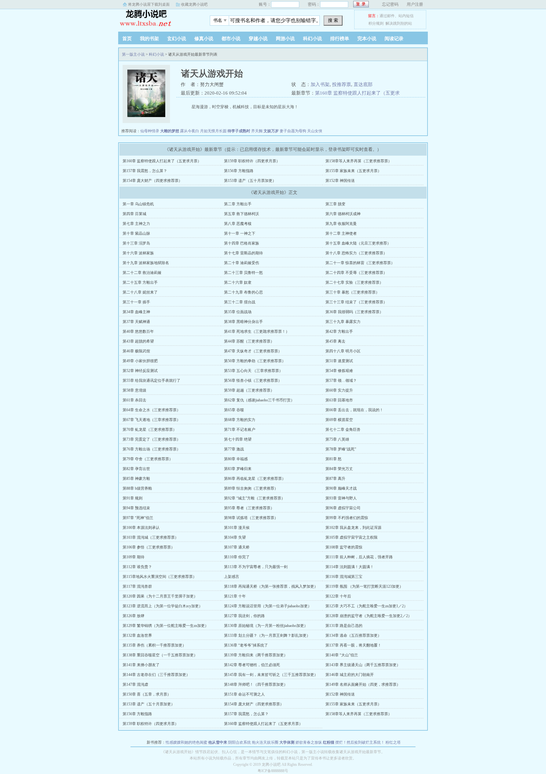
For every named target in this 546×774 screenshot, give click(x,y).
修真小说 (203, 38)
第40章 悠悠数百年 (138, 331)
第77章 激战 (234, 449)
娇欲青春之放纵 (308, 742)
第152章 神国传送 (340, 180)
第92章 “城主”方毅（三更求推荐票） (254, 498)
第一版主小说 (157, 18)
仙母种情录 (149, 131)
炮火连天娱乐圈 (265, 742)
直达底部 (363, 84)
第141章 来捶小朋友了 (141, 665)
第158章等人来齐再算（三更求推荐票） (358, 161)
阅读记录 (394, 38)
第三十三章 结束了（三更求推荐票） (356, 302)
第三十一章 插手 (136, 302)
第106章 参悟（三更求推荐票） (149, 547)
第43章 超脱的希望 (138, 341)
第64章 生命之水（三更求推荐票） (151, 410)
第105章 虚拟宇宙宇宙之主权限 (351, 537)
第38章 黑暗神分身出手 (243, 321)
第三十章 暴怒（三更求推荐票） (352, 292)
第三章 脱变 (335, 204)
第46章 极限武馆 (136, 351)
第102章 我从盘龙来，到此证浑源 (353, 527)
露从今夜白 (189, 131)
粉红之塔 (393, 742)
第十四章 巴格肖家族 (241, 243)
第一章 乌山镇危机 (138, 204)
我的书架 (149, 38)
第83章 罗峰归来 (238, 469)
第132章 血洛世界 (137, 635)
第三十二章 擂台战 (239, 302)
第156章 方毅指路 (238, 171)
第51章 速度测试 (339, 361)
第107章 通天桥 (237, 547)
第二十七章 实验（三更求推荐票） (354, 282)
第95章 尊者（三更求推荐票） (249, 508)
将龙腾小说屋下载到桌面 (149, 4)
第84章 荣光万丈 (339, 469)
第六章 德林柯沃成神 (343, 214)
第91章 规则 (133, 498)
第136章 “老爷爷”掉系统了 (246, 645)
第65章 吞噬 (234, 410)
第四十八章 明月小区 (343, 351)
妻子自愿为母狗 (293, 131)
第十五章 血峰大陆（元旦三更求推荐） (358, 243)
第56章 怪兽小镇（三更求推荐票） (253, 380)
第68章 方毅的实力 (239, 420)
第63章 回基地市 (339, 400)
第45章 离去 (335, 341)
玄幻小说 (176, 38)
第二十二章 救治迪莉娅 (142, 272)
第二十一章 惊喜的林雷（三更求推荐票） (360, 263)
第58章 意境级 (134, 390)
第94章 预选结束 (136, 508)
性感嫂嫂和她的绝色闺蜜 (186, 742)
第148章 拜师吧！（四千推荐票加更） (256, 684)
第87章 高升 (335, 478)
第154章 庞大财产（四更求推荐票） (152, 180)
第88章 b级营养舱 (137, 488)
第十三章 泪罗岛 (136, 243)
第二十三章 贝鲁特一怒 (243, 272)
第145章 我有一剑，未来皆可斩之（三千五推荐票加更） (271, 674)
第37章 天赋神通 (136, 321)
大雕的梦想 (169, 131)
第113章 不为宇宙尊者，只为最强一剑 (256, 567)
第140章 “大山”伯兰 (341, 655)
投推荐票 (341, 84)
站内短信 (406, 16)
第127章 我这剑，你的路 (244, 616)
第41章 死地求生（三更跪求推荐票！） (256, 331)
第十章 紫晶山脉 (136, 233)
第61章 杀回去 (134, 400)
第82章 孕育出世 (136, 469)
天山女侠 (314, 131)
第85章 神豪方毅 (136, 478)
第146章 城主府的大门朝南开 (349, 674)
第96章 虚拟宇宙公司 (343, 508)
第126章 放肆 (133, 616)
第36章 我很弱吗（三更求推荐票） (354, 312)
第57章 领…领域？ (341, 380)
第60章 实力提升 (339, 390)
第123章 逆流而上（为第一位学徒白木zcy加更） (163, 606)
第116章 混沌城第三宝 (343, 576)
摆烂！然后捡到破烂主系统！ (360, 742)
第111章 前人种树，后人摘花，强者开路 (359, 557)
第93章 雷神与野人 (341, 498)
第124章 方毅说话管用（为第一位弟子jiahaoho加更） (268, 606)
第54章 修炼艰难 (339, 370)
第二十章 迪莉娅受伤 (241, 263)
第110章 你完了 (237, 557)
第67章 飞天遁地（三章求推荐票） (151, 420)
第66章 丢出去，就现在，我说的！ (354, 410)
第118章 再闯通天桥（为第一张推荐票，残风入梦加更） (271, 586)
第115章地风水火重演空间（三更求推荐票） (160, 576)
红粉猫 (328, 742)
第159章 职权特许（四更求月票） (252, 161)
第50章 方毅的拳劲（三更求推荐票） (255, 361)
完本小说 (366, 38)
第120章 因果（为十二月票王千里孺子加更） (160, 596)
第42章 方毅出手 (339, 331)
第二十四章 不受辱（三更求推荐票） (356, 272)
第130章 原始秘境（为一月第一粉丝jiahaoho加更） (266, 625)
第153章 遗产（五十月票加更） (250, 180)
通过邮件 (387, 16)
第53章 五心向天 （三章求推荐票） (253, 370)
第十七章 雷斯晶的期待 (243, 253)
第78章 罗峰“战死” (340, 449)
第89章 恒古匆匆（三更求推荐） (251, 488)
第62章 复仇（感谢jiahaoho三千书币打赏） (259, 400)
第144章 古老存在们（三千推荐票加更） (156, 674)
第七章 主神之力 (136, 223)
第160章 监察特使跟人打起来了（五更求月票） (162, 161)
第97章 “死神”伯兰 (138, 518)
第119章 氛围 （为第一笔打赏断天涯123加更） (364, 586)
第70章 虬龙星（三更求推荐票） (150, 429)
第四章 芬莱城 (134, 214)
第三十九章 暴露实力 (343, 321)
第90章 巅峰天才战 (341, 488)
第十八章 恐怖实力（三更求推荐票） (356, 253)
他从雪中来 (217, 742)
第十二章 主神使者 (341, 233)
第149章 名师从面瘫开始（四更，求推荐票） (362, 684)
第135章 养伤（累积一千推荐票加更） (154, 645)
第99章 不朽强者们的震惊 (346, 518)
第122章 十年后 (338, 596)
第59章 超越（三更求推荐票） (249, 390)
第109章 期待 (133, 557)
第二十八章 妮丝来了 (140, 292)
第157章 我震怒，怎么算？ (145, 171)
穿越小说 (258, 38)
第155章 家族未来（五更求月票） (353, 171)
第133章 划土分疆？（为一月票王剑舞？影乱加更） (267, 635)
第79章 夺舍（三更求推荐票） (148, 459)
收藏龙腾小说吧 (194, 4)
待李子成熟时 (239, 131)
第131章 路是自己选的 (343, 625)
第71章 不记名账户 (239, 429)
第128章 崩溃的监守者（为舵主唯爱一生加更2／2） (368, 616)
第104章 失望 (235, 537)
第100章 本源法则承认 (141, 527)
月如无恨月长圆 (213, 131)
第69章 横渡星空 (339, 420)
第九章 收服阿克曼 (341, 223)
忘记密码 (390, 4)
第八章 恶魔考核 (238, 223)
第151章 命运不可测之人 (244, 694)
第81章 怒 (333, 459)
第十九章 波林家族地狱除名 (146, 263)
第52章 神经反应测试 (140, 370)
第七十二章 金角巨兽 (343, 429)
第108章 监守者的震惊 (343, 547)
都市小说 (230, 38)
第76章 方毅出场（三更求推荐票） (151, 449)
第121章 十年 (235, 596)
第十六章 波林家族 (138, 253)
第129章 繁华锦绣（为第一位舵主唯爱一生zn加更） (166, 625)
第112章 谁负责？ (137, 567)
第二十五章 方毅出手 (140, 282)
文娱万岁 (271, 131)
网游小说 (285, 38)
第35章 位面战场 (238, 312)
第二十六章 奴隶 (238, 282)
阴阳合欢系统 (239, 742)
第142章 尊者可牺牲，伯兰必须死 (252, 665)
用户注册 (415, 4)
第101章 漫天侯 (237, 527)
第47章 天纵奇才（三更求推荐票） (253, 351)
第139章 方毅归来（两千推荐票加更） (256, 655)
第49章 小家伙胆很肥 (140, 361)
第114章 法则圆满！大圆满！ (349, 567)
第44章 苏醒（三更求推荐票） (249, 341)
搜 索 (333, 20)
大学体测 (286, 742)
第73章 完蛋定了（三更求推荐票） (151, 439)
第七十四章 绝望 (238, 439)
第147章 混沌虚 (135, 684)
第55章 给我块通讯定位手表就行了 (151, 380)
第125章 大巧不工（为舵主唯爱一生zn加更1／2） (366, 606)
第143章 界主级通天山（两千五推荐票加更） (362, 665)
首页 (127, 38)
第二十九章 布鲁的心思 (243, 292)
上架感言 (231, 576)
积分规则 (376, 23)
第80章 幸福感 (236, 459)
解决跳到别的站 (398, 23)
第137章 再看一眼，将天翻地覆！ (353, 645)
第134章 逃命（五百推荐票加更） (353, 635)
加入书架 (320, 84)
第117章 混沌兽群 (137, 586)
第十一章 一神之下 (239, 233)
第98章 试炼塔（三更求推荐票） (251, 518)
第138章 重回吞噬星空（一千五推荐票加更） (160, 655)
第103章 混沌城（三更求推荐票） (151, 537)
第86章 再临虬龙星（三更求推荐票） (255, 478)
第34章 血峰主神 (136, 312)
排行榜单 (339, 38)
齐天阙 (257, 131)
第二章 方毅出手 (238, 204)
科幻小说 (312, 38)
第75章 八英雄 (337, 439)
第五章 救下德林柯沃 (241, 214)
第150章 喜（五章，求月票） (147, 694)
